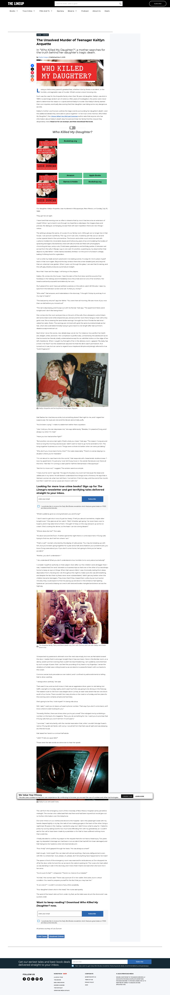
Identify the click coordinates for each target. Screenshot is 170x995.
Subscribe (157, 4)
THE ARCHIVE (57, 980)
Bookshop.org (70, 141)
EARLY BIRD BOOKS (59, 982)
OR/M (86, 985)
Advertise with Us (90, 977)
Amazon (70, 175)
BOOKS (45, 35)
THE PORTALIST (58, 988)
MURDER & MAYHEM (59, 985)
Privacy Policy (89, 982)
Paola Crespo (43, 57)
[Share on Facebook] (32, 65)
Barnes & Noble (70, 182)
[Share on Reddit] (32, 79)
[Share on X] (32, 69)
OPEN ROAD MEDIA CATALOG (62, 990)
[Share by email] (32, 76)
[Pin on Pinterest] (32, 72)
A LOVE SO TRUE (58, 977)
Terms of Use (89, 979)
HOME (39, 35)
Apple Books (95, 175)
